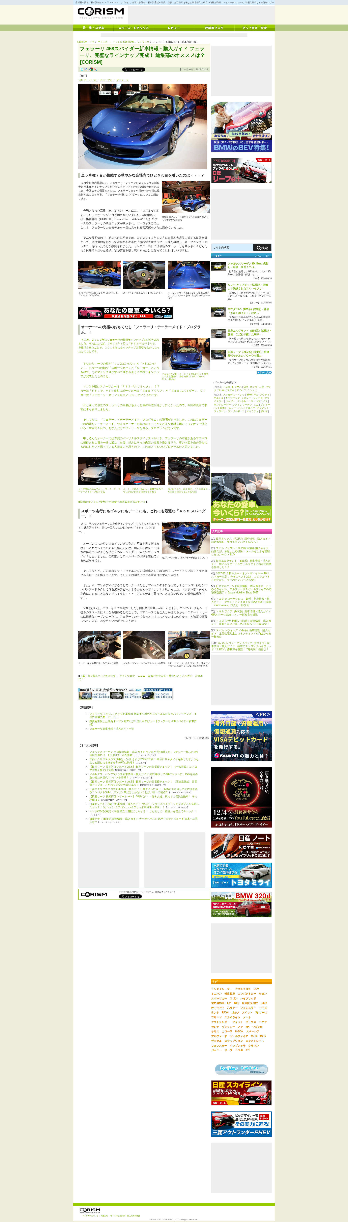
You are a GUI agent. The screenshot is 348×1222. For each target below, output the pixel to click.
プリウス (251, 1021)
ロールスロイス (259, 401)
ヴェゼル (216, 1040)
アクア (263, 1021)
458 (80, 80)
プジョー (265, 404)
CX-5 (263, 1036)
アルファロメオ (246, 408)
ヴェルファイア (239, 1036)
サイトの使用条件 (117, 1216)
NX (248, 1026)
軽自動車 (230, 993)
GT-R (264, 1003)
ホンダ (253, 386)
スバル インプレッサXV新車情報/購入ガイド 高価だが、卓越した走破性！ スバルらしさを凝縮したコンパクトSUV (240, 551)
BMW (249, 394)
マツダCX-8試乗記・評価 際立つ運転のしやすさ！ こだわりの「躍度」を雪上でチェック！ (142, 811)
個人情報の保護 (133, 1216)
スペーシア (252, 1031)
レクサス (237, 386)
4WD (236, 1003)
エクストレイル (255, 1040)
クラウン (253, 1045)
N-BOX (239, 1031)
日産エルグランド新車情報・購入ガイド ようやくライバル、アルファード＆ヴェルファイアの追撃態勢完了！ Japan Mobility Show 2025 (241, 589)
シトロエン (221, 408)
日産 (245, 386)
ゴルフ (235, 1012)
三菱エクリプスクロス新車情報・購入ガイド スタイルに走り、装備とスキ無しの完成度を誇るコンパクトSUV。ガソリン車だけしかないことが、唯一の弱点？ (143, 791)
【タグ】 (83, 75)
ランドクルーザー (221, 989)
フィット (237, 1021)
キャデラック (232, 397)
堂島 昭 (203, 738)
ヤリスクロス (243, 989)
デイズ (263, 1007)
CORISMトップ (85, 42)
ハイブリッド (248, 998)
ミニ (256, 404)
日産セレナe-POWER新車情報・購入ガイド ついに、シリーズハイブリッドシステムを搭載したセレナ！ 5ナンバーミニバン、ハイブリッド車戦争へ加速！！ (144, 805)
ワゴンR (257, 1026)
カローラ (227, 1031)
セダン (263, 993)
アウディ (264, 394)
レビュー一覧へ (262, 256)
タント (215, 1012)
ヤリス (215, 1031)
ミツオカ (252, 390)
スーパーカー (91, 80)
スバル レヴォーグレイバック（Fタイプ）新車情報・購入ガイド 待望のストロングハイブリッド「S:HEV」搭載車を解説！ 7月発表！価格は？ (241, 646)
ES (248, 1050)
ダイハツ (241, 390)
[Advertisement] (201, 15)
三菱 (261, 386)
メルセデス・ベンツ (234, 394)
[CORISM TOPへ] (100, 13)
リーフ (228, 1050)
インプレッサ (237, 1045)
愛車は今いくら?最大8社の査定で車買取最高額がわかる (113, 501)
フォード (258, 397)
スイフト (247, 1012)
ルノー (232, 408)
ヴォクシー (228, 1026)
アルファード (219, 1036)
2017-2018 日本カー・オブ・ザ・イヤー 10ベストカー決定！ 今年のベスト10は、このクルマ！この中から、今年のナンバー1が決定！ (240, 576)
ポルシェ (219, 397)
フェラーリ (143, 42)
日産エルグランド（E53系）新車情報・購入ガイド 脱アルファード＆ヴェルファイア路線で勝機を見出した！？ (241, 564)
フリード (216, 1017)
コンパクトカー (247, 993)
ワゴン (234, 998)
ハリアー (232, 1007)
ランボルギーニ (236, 411)
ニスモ (239, 1050)
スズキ (230, 390)
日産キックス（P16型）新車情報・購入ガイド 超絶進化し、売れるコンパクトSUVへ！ (242, 540)
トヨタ (226, 386)
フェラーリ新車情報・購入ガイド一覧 (111, 728)
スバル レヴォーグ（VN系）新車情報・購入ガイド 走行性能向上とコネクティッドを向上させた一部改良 (241, 633)
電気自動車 (217, 1003)
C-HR (254, 1036)
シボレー (246, 397)
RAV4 (225, 1012)
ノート (247, 1017)
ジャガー (230, 401)
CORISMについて (90, 1216)
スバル (221, 390)
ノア (240, 1026)
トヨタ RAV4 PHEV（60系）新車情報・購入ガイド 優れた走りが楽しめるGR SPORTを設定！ (241, 622)
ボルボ (264, 411)
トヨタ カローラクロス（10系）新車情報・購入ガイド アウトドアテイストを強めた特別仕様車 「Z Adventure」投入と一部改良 (241, 602)
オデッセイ (217, 1007)
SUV (256, 989)
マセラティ (252, 411)
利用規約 (104, 1216)
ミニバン (216, 993)
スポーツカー (107, 80)
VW (256, 394)
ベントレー (243, 401)
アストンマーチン (242, 404)
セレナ (215, 1026)
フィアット (263, 408)
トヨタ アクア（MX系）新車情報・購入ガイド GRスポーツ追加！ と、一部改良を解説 (242, 613)
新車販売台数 (250, 1003)
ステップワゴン (234, 1040)
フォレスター (248, 1007)
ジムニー (216, 1050)
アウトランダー (220, 1021)
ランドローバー (222, 404)
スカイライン (232, 1017)
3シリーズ (261, 1012)
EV (229, 1003)
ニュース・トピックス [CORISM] (116, 42)
